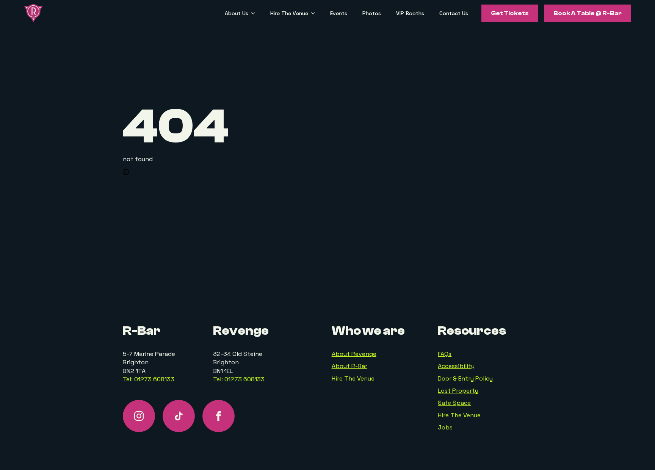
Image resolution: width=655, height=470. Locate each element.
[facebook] (218, 416)
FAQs (444, 354)
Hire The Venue (289, 13)
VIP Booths (410, 13)
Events (338, 13)
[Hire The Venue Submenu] (315, 13)
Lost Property (458, 391)
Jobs (445, 427)
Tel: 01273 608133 (148, 379)
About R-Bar (349, 366)
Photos (371, 13)
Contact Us (453, 13)
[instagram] (139, 416)
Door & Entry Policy (465, 378)
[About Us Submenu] (255, 13)
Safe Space (454, 403)
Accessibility (456, 366)
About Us (236, 13)
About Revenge (354, 354)
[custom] (179, 416)
